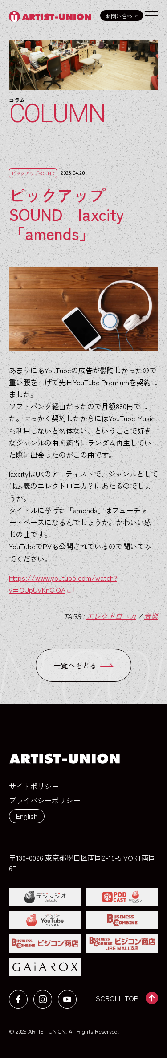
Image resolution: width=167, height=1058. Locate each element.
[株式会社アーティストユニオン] (52, 16)
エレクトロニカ (111, 616)
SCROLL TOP (117, 998)
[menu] (151, 15)
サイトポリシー (34, 786)
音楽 (151, 616)
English (26, 815)
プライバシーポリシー (44, 800)
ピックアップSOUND (33, 173)
